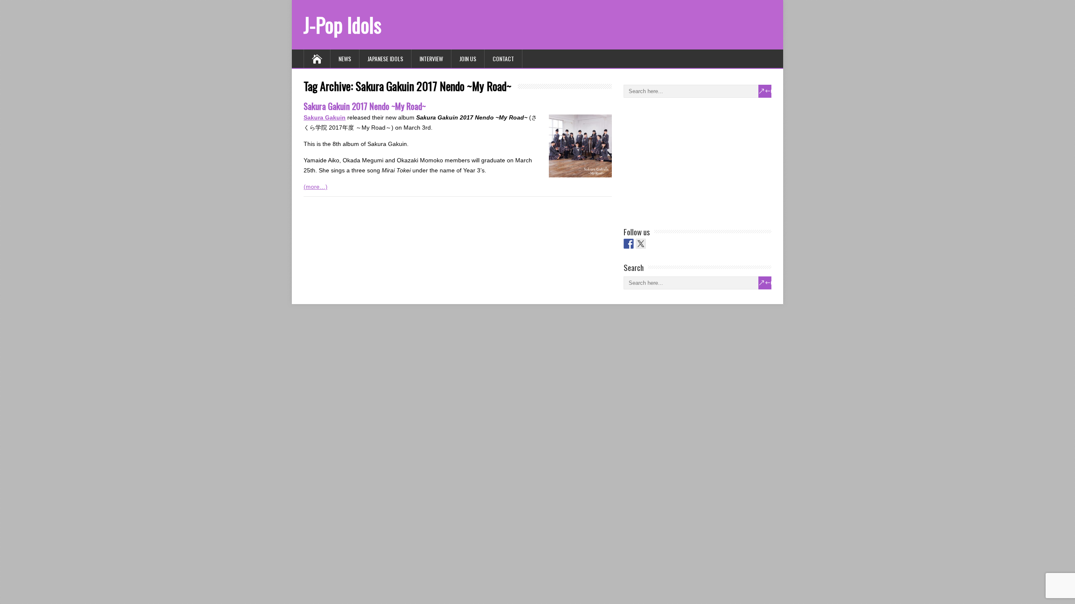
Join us (467, 58)
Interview (431, 58)
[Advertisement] (687, 160)
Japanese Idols (385, 58)
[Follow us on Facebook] (629, 244)
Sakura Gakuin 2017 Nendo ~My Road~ (365, 105)
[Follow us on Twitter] (641, 244)
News (344, 58)
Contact (503, 58)
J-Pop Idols (342, 24)
